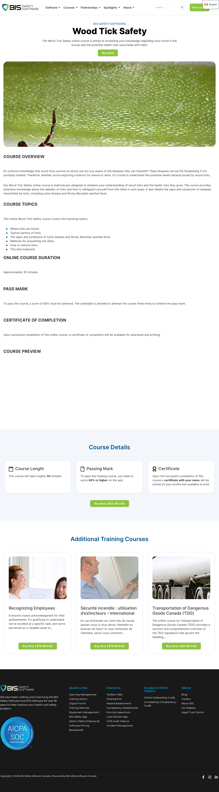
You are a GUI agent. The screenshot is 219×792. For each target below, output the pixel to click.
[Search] (182, 7)
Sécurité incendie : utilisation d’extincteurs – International (109, 611)
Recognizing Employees (32, 608)
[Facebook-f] (203, 777)
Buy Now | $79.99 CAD (38, 646)
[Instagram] (209, 777)
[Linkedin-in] (216, 777)
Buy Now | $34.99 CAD (181, 646)
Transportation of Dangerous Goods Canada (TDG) (180, 611)
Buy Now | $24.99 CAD (109, 503)
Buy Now (108, 53)
